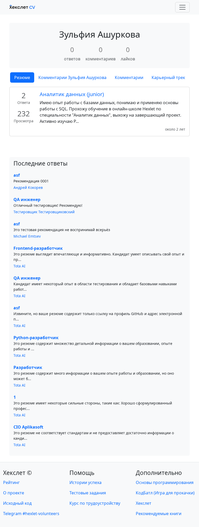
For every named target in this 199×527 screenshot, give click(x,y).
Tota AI (19, 266)
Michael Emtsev (27, 236)
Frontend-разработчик (38, 248)
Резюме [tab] (22, 77)
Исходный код (17, 503)
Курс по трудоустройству (94, 503)
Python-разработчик (36, 337)
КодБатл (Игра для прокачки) (165, 493)
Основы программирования (165, 482)
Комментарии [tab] (129, 77)
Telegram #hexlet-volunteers (31, 513)
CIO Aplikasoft (28, 427)
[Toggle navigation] (182, 7)
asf (16, 175)
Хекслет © (17, 473)
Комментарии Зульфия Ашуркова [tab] (72, 77)
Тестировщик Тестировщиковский (44, 211)
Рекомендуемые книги (158, 513)
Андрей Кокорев (28, 187)
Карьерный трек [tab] (168, 77)
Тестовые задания (87, 493)
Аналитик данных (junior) (72, 94)
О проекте (13, 493)
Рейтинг (11, 482)
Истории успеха (85, 482)
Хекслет (143, 503)
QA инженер (26, 199)
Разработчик (27, 367)
